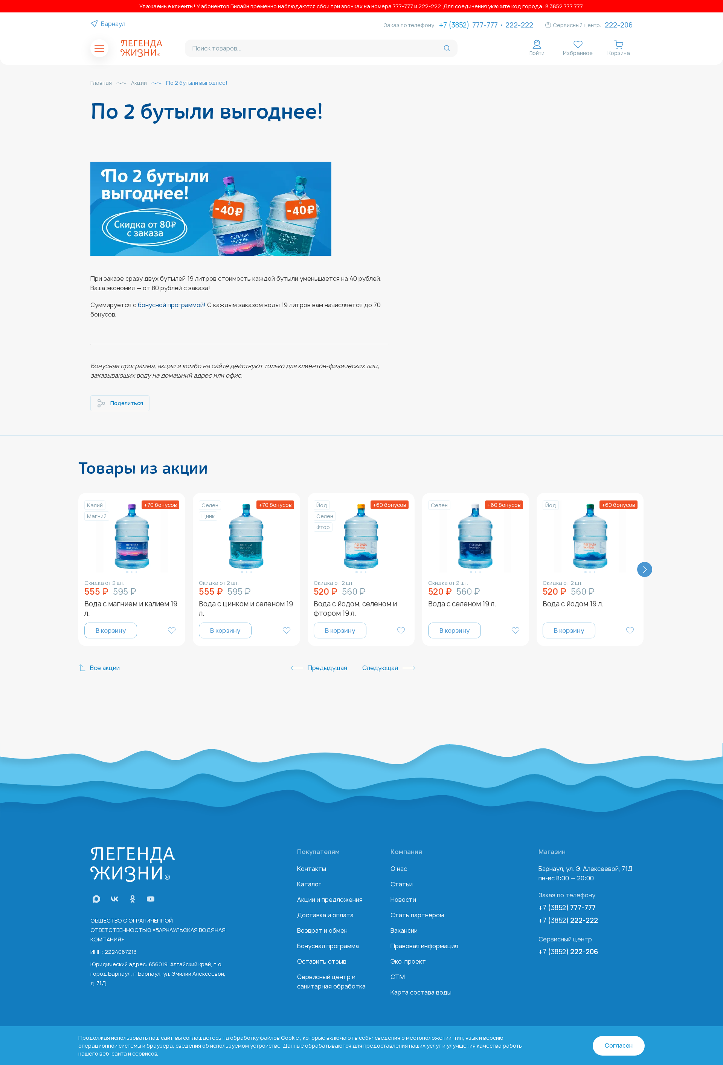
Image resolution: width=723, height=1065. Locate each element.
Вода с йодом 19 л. (573, 604)
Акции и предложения (330, 899)
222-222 (519, 25)
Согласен (619, 1046)
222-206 (619, 25)
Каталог (309, 884)
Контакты (311, 869)
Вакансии (404, 930)
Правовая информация (424, 946)
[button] (127, 572)
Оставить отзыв (321, 961)
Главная (101, 83)
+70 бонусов (160, 504)
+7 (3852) (567, 907)
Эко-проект (408, 961)
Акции (139, 83)
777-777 (485, 25)
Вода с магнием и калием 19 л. (130, 609)
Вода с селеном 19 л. (462, 604)
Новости (403, 899)
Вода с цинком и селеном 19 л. (246, 609)
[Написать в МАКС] (96, 899)
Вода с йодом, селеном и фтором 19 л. (355, 609)
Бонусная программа (328, 946)
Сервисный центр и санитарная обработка (331, 981)
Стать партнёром (417, 915)
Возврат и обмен (322, 930)
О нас (398, 869)
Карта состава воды (420, 992)
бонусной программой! (172, 305)
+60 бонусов (389, 504)
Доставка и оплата (325, 915)
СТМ (397, 977)
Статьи (401, 884)
